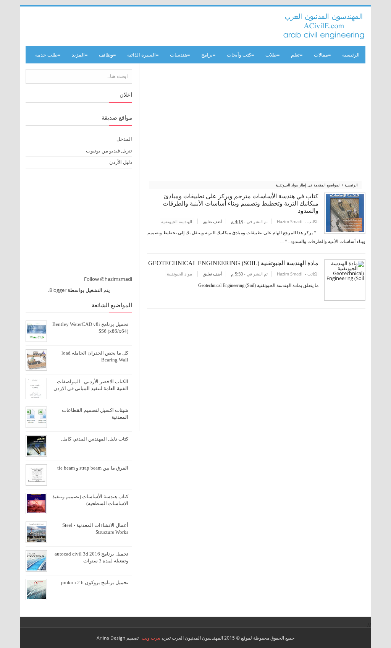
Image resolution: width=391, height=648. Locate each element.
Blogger (57, 290)
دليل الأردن (120, 162)
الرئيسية (351, 55)
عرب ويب (151, 638)
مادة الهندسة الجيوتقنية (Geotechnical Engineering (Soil (233, 263)
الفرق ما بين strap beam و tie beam (92, 468)
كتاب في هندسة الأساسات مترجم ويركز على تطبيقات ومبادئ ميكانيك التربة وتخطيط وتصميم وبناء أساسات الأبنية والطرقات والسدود (240, 203)
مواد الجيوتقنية (179, 274)
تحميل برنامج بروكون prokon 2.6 (94, 582)
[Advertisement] (255, 122)
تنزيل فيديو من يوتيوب (109, 150)
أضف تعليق (212, 221)
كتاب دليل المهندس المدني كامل (94, 439)
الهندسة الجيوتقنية (176, 221)
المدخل (124, 138)
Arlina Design (111, 638)
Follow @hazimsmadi (108, 278)
